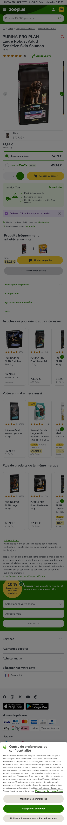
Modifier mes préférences (33, 798)
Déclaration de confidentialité (49, 791)
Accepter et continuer (33, 808)
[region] (33, 783)
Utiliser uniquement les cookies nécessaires (33, 818)
